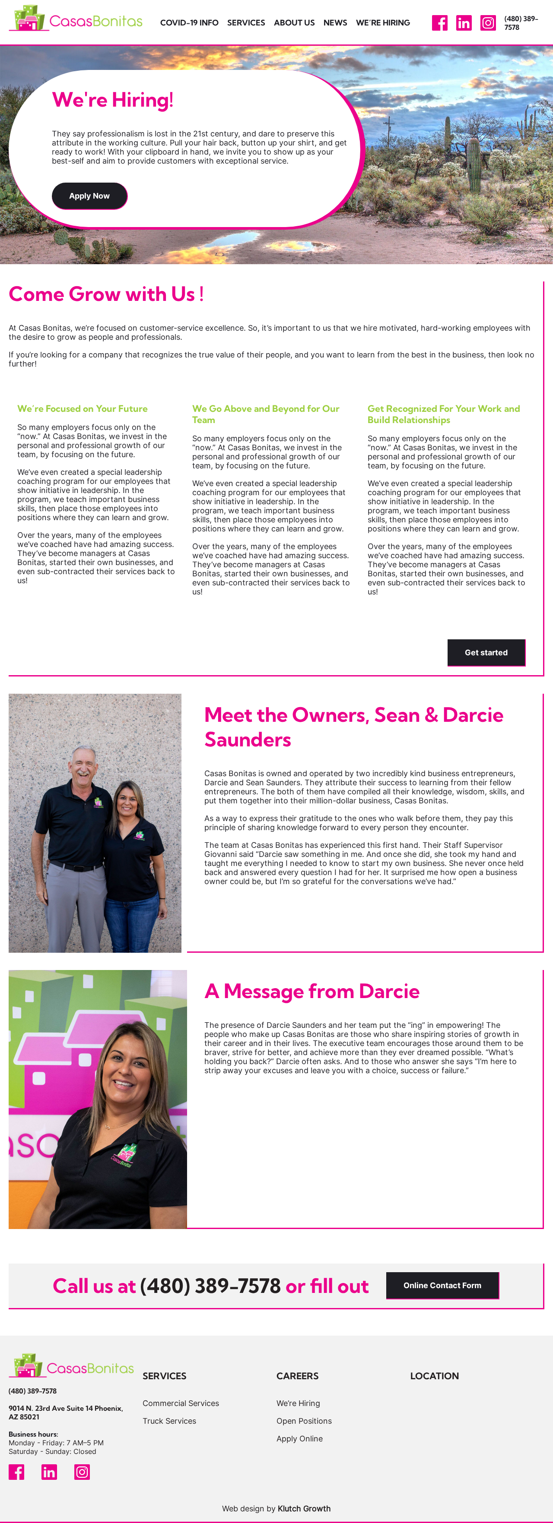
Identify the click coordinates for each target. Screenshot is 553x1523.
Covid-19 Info (189, 23)
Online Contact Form (442, 1285)
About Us (294, 23)
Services (246, 23)
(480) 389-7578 (33, 1391)
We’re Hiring (383, 23)
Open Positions (304, 1420)
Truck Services (169, 1420)
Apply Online (299, 1438)
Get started (486, 652)
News (335, 23)
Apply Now (89, 195)
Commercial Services (181, 1403)
